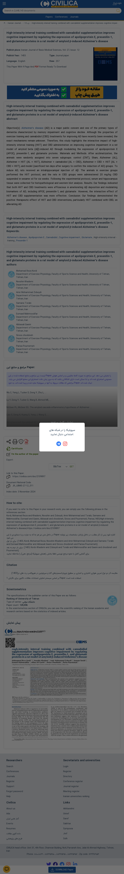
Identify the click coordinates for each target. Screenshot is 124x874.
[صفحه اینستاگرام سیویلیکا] (65, 443)
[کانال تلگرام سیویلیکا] (58, 443)
